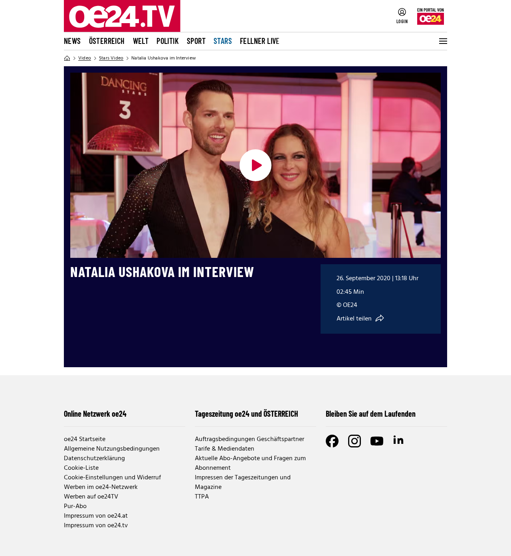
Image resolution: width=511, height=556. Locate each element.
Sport (196, 41)
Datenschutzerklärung (94, 458)
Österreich (107, 41)
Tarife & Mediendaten (224, 449)
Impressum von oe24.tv (96, 525)
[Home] (67, 58)
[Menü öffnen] (442, 41)
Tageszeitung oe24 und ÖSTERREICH (246, 413)
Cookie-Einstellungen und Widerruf (112, 478)
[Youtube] (376, 441)
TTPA (202, 497)
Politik (167, 41)
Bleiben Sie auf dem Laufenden (371, 413)
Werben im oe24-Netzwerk (101, 487)
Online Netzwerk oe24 (95, 413)
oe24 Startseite (84, 439)
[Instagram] (354, 441)
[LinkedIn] (399, 441)
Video (84, 58)
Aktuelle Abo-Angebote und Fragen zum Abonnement (250, 463)
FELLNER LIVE (260, 41)
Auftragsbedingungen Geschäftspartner (249, 439)
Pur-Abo (75, 506)
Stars (223, 41)
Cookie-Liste (81, 468)
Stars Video (111, 58)
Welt (141, 41)
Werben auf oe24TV (91, 497)
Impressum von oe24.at (96, 516)
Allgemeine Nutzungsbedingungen (112, 449)
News (72, 41)
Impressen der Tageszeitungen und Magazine (243, 483)
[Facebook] (332, 441)
